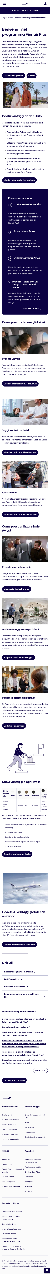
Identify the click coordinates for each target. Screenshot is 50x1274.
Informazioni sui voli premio (16, 589)
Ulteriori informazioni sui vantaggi (19, 180)
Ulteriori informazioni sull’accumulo (20, 384)
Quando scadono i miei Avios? (16, 1027)
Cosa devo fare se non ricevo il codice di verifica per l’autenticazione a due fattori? (24, 1061)
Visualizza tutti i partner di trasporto (20, 514)
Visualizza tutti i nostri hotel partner (20, 452)
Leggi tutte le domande (14, 1080)
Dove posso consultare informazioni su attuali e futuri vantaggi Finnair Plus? (24, 1020)
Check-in (34, 10)
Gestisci (24, 10)
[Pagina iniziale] (25, 3)
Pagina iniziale (7, 18)
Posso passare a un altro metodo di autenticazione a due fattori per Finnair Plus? (23, 1053)
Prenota (15, 10)
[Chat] (47, 1270)
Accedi (31, 76)
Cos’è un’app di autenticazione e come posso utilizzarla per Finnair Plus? (23, 1034)
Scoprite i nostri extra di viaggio (18, 657)
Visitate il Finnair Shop (14, 726)
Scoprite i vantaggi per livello (17, 854)
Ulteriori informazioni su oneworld (19, 944)
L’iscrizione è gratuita (13, 76)
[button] (4, 3)
